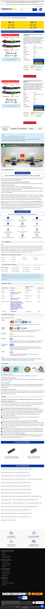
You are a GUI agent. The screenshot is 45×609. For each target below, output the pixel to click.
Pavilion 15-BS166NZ (15, 269)
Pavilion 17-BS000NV (4, 271)
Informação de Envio (5, 570)
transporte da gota (5, 574)
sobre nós (34, 4)
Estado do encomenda (6, 563)
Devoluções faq (5, 575)
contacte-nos (41, 4)
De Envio (10, 4)
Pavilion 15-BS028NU (26, 267)
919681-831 (24, 257)
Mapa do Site (4, 584)
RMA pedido (4, 566)
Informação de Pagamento (6, 572)
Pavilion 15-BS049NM (4, 269)
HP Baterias (9, 17)
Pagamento (15, 4)
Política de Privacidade (6, 557)
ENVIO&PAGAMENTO (22, 128)
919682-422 (3, 259)
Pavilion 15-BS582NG (26, 269)
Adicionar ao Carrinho (30, 76)
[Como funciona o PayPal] (22, 597)
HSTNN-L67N (3, 261)
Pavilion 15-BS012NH (15, 267)
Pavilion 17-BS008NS (15, 271)
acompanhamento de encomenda (25, 4)
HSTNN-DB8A (24, 259)
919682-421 (35, 257)
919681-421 (14, 257)
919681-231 (3, 257)
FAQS (40, 128)
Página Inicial (4, 17)
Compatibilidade (13, 128)
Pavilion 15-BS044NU (36, 267)
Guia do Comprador (39, 6)
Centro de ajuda (5, 579)
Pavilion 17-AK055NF (36, 269)
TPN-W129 (13, 261)
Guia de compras (5, 561)
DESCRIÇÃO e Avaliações (5, 129)
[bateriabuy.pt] (9, 10)
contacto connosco (5, 252)
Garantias (31, 128)
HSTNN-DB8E (35, 259)
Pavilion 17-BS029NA (26, 271)
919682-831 (14, 259)
